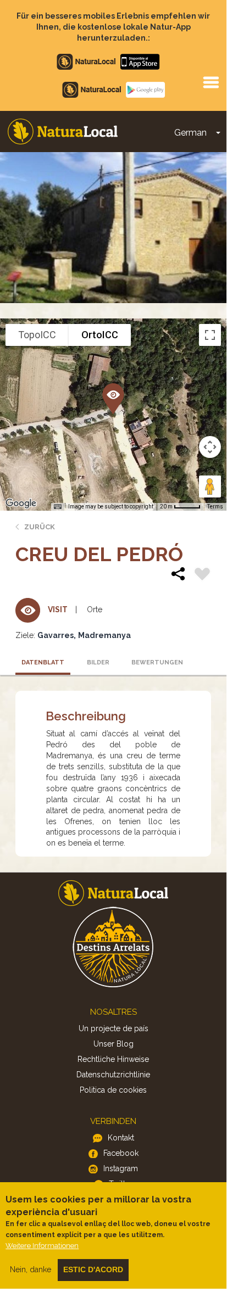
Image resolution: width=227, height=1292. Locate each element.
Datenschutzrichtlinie (113, 1074)
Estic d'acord (93, 1269)
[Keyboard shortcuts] (58, 507)
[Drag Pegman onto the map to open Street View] (210, 486)
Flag (202, 575)
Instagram (120, 1168)
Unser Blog (113, 1043)
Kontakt (121, 1137)
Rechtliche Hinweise (113, 1059)
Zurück (39, 527)
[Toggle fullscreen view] (210, 335)
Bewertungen (155, 662)
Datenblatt (42, 662)
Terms (215, 507)
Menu (210, 82)
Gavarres (55, 635)
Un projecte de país (113, 1028)
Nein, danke (30, 1269)
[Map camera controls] (210, 447)
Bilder (98, 662)
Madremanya (104, 635)
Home (63, 131)
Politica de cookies (113, 1090)
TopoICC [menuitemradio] (37, 334)
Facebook (121, 1153)
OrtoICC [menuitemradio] (99, 334)
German (190, 132)
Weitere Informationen (42, 1245)
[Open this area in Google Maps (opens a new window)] (21, 503)
